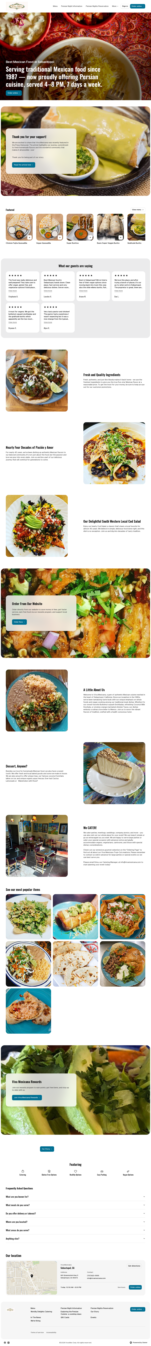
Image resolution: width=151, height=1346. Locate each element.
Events (93, 1317)
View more (12, 291)
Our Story (95, 1311)
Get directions (134, 1266)
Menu (55, 6)
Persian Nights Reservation (97, 6)
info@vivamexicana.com (96, 1278)
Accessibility (51, 1332)
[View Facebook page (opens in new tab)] (5, 1342)
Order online (135, 1287)
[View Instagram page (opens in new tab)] (8, 1342)
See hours (121, 1287)
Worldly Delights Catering (41, 1311)
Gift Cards (65, 1317)
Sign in (125, 6)
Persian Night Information (71, 6)
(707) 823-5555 (93, 1276)
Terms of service (37, 1332)
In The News (36, 1317)
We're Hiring (35, 1321)
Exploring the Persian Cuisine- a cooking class (71, 1312)
